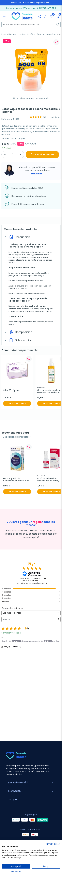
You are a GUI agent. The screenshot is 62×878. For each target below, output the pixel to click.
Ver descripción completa (13, 138)
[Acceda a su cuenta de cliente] (45, 16)
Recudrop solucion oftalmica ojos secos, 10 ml (16, 479)
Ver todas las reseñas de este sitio (32, 583)
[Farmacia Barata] (22, 16)
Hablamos (36, 173)
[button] (58, 16)
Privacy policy (53, 844)
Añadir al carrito (44, 154)
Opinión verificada (12, 633)
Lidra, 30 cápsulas (11, 390)
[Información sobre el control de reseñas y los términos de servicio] (45, 578)
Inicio (3, 34)
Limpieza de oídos (26, 34)
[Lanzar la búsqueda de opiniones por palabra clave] (59, 619)
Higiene (12, 34)
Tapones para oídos (47, 34)
